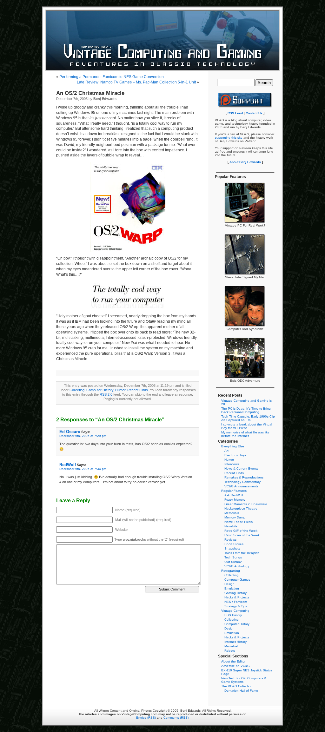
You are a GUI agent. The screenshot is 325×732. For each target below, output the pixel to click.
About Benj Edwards (245, 162)
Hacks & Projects (236, 597)
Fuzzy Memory (234, 499)
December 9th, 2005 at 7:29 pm (82, 436)
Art (226, 450)
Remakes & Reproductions (243, 477)
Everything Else (232, 446)
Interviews (231, 464)
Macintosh (231, 646)
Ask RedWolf (233, 495)
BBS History (233, 615)
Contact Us (254, 113)
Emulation (231, 588)
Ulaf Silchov (233, 562)
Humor (120, 390)
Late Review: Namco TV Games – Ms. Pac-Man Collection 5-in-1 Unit (136, 82)
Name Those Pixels (238, 522)
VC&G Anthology (236, 566)
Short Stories (233, 544)
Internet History (235, 641)
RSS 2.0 (106, 394)
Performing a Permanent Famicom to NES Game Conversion (111, 77)
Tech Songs (233, 557)
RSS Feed (235, 113)
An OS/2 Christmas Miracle (90, 93)
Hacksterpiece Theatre (240, 508)
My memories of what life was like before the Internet (245, 434)
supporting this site (228, 137)
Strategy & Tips (235, 606)
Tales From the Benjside (242, 553)
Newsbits (230, 526)
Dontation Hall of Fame (241, 690)
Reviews (230, 539)
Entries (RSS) (146, 717)
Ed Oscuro (69, 431)
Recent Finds (137, 390)
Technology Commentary (242, 482)
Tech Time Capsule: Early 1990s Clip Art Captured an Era (248, 418)
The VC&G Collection (236, 686)
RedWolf (67, 464)
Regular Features (234, 490)
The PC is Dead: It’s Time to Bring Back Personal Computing (246, 410)
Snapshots (232, 548)
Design (229, 584)
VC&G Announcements (241, 486)
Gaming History (235, 593)
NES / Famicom (235, 601)
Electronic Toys (235, 455)
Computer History (99, 390)
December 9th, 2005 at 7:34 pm (82, 469)
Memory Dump (234, 517)
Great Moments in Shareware (245, 504)
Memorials (231, 513)
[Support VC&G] (245, 107)
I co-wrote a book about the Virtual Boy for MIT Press (246, 426)
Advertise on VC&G (235, 666)
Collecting (77, 390)
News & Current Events (241, 468)
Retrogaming (230, 570)
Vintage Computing (235, 610)
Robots (229, 650)
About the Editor (233, 661)
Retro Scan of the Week (242, 535)
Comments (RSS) (176, 717)
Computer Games (237, 579)
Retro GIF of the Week (240, 530)
